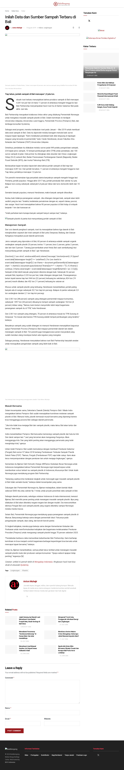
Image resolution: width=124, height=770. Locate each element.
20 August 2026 (103, 99)
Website (47, 719)
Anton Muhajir (17, 28)
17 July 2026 (63, 639)
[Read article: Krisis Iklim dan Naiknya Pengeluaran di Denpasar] (89, 86)
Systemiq (24, 565)
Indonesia (11, 762)
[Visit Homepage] (62, 3)
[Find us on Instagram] (94, 20)
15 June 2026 (63, 656)
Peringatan (35, 755)
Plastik (25, 570)
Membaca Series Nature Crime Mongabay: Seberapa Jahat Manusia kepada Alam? (68, 634)
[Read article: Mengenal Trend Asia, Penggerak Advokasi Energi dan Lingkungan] (50, 620)
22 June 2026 (24, 653)
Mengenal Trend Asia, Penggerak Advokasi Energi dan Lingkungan (68, 619)
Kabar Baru (15, 11)
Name (8, 708)
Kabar (23, 11)
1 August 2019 (31, 28)
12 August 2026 (25, 627)
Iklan (26, 755)
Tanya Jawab (69, 755)
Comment (9, 678)
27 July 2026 (63, 624)
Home (7, 11)
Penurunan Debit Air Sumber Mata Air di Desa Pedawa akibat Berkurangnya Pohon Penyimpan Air (101, 70)
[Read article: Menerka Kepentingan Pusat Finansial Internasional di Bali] (89, 97)
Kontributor (45, 755)
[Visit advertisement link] (101, 30)
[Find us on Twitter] (89, 20)
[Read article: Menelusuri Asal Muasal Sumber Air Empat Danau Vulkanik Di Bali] (11, 649)
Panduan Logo (81, 755)
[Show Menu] (6, 3)
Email (8, 719)
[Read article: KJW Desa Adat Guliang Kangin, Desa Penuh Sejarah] (89, 108)
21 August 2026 (91, 75)
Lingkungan (48, 28)
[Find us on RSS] (103, 20)
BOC (6, 762)
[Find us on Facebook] (84, 20)
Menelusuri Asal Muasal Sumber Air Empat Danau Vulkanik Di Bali (28, 648)
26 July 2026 (24, 641)
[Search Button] (118, 3)
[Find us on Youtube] (98, 20)
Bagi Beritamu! (57, 755)
